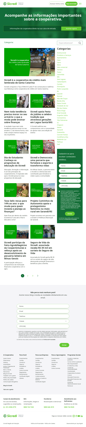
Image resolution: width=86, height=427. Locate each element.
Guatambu (61, 132)
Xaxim (59, 127)
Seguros (21, 364)
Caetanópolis (61, 82)
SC (58, 123)
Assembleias (6, 364)
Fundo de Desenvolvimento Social (74, 383)
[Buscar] (80, 43)
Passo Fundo (61, 103)
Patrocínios (6, 372)
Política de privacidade (9, 377)
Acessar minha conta (57, 4)
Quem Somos (7, 358)
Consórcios (38, 362)
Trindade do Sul (62, 106)
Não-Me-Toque (62, 99)
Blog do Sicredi (7, 373)
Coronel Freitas (62, 135)
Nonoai (59, 96)
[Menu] (80, 3)
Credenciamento (40, 376)
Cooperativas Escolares (74, 373)
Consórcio (22, 362)
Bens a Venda (7, 370)
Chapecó (60, 125)
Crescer (70, 375)
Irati (58, 144)
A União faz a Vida (73, 366)
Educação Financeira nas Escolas (74, 379)
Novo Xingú (61, 111)
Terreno (59, 70)
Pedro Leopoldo (62, 89)
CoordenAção (71, 371)
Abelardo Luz (61, 139)
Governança (6, 360)
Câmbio (21, 378)
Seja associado (71, 4)
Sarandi (59, 94)
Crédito (21, 368)
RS (58, 91)
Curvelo (59, 84)
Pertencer (70, 386)
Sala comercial (62, 67)
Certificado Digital (24, 376)
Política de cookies (8, 379)
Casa (58, 60)
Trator (59, 72)
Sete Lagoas (61, 79)
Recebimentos (23, 374)
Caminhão (60, 75)
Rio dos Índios (62, 108)
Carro (59, 62)
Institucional (61, 53)
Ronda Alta (61, 101)
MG (58, 77)
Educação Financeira (73, 377)
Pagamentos (22, 372)
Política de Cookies (50, 423)
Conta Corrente (23, 370)
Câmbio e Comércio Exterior (40, 378)
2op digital (80, 423)
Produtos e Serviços (64, 55)
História (5, 362)
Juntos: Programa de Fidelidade (9, 367)
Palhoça (60, 142)
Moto (59, 65)
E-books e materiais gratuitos (73, 359)
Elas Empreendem (73, 364)
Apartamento (62, 58)
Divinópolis (61, 87)
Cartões (21, 360)
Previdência (22, 366)
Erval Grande (61, 113)
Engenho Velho (62, 115)
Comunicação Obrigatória (10, 381)
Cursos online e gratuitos (75, 362)
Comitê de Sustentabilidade (72, 368)
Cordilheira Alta (62, 137)
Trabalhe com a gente (9, 375)
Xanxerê (60, 130)
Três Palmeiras (62, 120)
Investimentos (23, 358)
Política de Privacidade (37, 423)
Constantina (61, 118)
